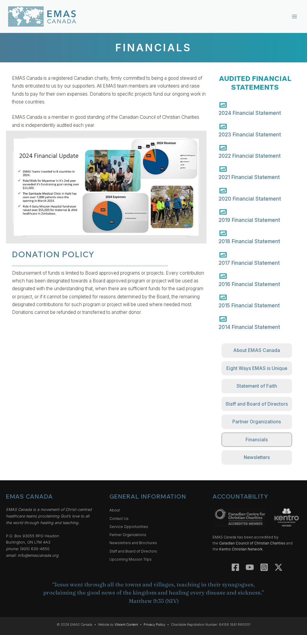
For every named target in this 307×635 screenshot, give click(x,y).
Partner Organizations (127, 535)
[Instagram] (264, 567)
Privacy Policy (154, 624)
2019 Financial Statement (249, 220)
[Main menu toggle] (294, 16)
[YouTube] (250, 567)
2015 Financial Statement (249, 306)
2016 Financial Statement (249, 284)
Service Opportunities (128, 527)
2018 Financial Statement (249, 241)
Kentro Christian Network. (241, 549)
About (114, 510)
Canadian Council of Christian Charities (252, 543)
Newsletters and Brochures (133, 543)
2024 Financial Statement (250, 113)
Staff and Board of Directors (133, 551)
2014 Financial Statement (249, 327)
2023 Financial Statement (250, 135)
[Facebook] (235, 567)
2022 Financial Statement (250, 156)
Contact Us (119, 519)
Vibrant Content (126, 624)
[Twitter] (278, 567)
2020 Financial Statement (250, 199)
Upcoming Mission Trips (130, 559)
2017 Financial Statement (249, 263)
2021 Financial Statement (249, 177)
